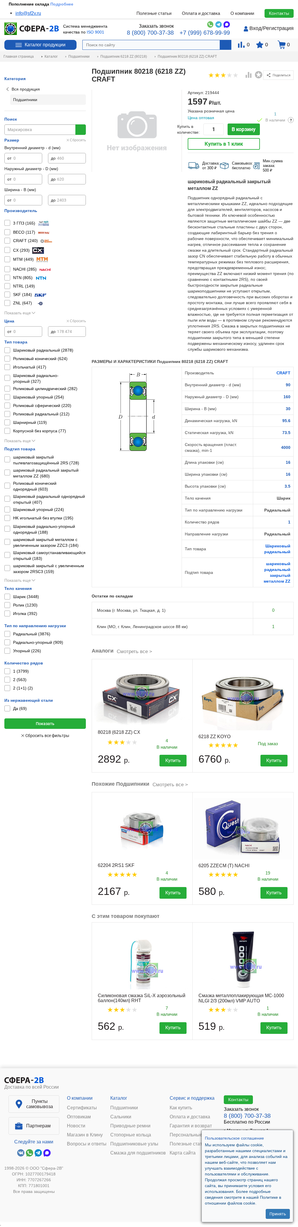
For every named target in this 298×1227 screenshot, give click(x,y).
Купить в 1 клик (224, 144)
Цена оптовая (201, 117)
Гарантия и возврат (191, 1126)
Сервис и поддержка (192, 1098)
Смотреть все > (134, 651)
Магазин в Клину (85, 1135)
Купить (173, 760)
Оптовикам (79, 1117)
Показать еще (17, 313)
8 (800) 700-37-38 (150, 32)
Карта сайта (183, 1153)
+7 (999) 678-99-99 (205, 32)
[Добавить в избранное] (258, 74)
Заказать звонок (156, 26)
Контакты (279, 13)
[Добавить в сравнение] (248, 75)
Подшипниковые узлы (134, 1144)
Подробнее (61, 4)
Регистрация (278, 28)
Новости (76, 1126)
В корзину (244, 129)
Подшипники (124, 1108)
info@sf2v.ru (28, 13)
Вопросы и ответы (87, 1144)
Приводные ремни (130, 1126)
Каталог (118, 1098)
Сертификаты (82, 1108)
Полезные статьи (153, 13)
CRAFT (283, 373)
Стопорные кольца (130, 1135)
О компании (242, 13)
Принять (277, 1214)
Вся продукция (26, 89)
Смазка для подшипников (138, 1153)
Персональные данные (195, 1135)
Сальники (120, 1117)
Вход (255, 28)
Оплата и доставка (201, 13)
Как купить (181, 1108)
